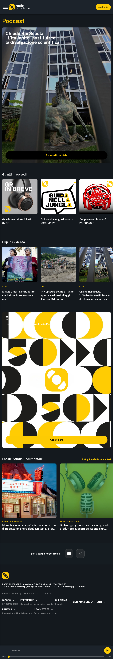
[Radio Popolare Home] (19, 7)
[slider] (9, 657)
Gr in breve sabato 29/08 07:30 (17, 221)
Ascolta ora (56, 439)
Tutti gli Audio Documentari (96, 459)
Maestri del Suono (69, 521)
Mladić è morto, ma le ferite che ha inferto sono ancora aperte (18, 295)
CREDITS (47, 594)
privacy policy (10, 594)
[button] (5, 7)
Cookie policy (30, 594)
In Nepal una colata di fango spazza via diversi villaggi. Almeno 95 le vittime (57, 295)
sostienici (103, 7)
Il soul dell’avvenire (12, 521)
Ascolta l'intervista (56, 155)
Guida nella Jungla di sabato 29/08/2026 (57, 221)
